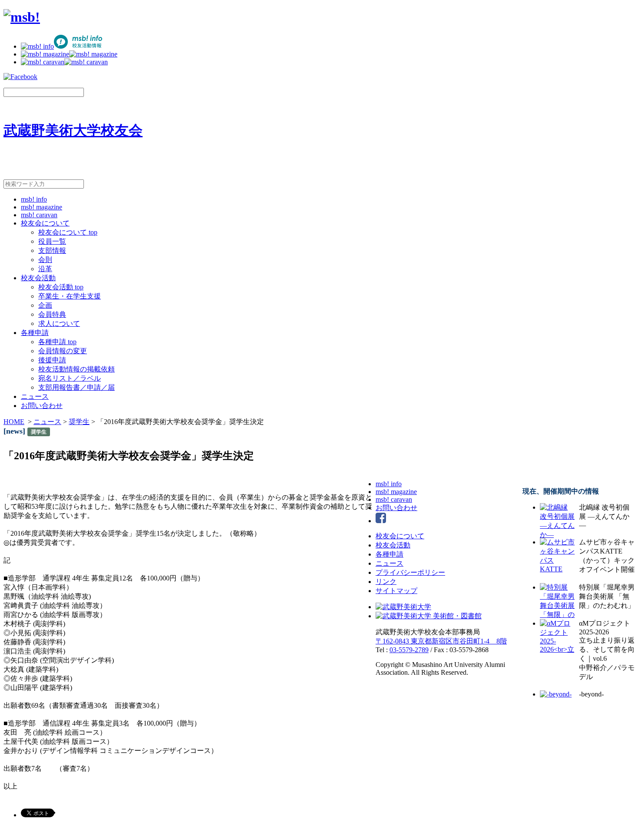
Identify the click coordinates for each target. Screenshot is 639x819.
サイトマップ (396, 590)
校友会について (45, 223)
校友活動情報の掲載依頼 (76, 369)
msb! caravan (39, 215)
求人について (59, 323)
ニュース (35, 396)
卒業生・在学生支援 (69, 296)
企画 (45, 305)
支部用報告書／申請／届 (76, 387)
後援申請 (52, 360)
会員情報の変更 (62, 351)
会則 (45, 259)
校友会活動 (38, 278)
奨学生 (79, 421)
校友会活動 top (60, 287)
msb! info (34, 199)
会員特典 (52, 314)
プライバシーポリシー (410, 572)
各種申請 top (57, 341)
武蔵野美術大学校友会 (73, 130)
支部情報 (52, 250)
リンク (386, 581)
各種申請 (35, 332)
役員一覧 (52, 241)
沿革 (45, 268)
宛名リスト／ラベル (69, 378)
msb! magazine (41, 207)
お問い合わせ (42, 405)
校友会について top (67, 232)
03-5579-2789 (409, 649)
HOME (13, 421)
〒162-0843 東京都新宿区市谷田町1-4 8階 (441, 641)
